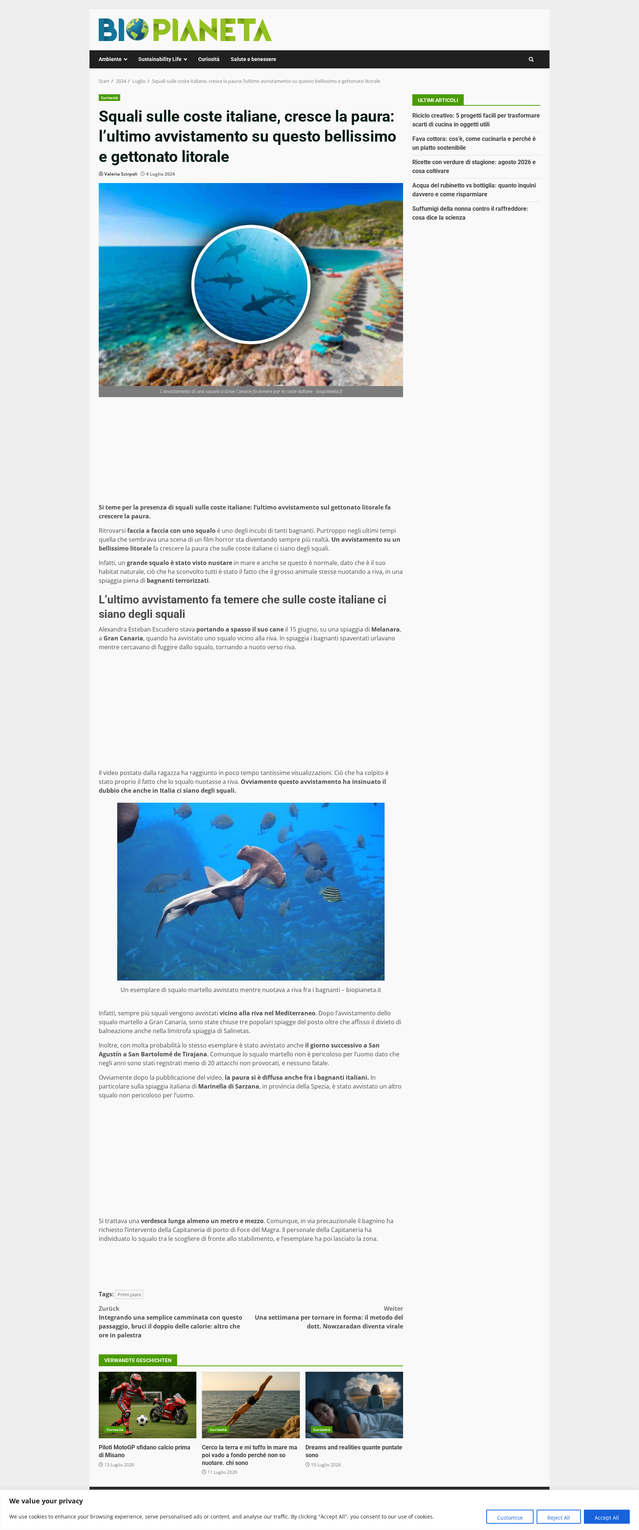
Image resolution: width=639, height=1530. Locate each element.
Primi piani (129, 1294)
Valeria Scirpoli (121, 174)
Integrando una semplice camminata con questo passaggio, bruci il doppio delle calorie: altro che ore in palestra (170, 1321)
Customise (510, 1517)
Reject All (558, 1517)
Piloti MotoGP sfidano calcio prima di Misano (147, 1405)
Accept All (607, 1517)
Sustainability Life (160, 59)
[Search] (531, 59)
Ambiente (110, 59)
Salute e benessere (253, 59)
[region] (319, 1510)
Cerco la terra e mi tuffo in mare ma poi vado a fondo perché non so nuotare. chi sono (251, 1405)
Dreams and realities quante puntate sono (354, 1405)
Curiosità (209, 59)
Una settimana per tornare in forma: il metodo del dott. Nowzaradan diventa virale (329, 1317)
